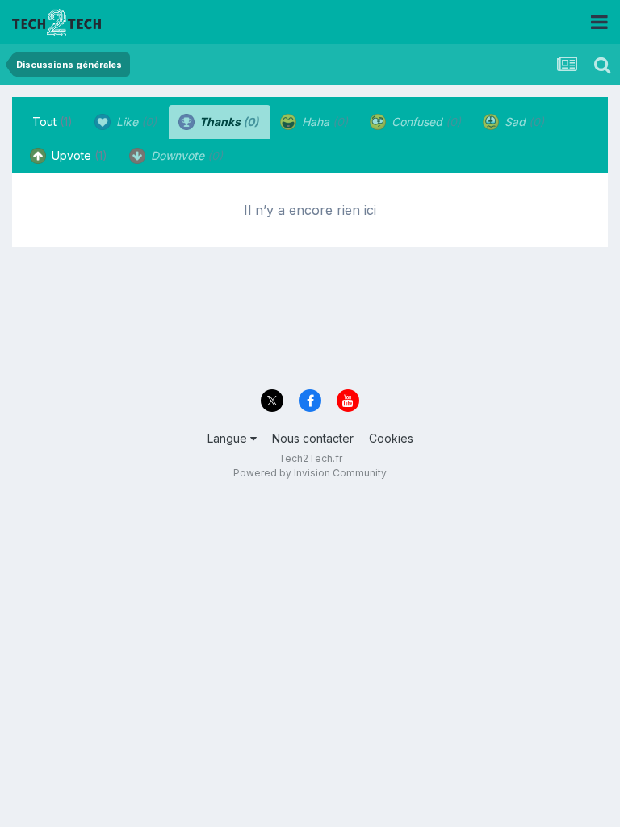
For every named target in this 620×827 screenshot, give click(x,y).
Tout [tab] (52, 121)
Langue (228, 438)
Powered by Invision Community (310, 473)
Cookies (391, 438)
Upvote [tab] (77, 155)
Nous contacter (313, 438)
